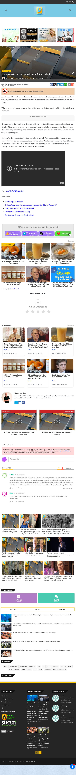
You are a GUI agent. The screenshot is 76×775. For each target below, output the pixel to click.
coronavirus (23, 666)
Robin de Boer (10, 78)
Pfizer (69, 666)
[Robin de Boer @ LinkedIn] (19, 403)
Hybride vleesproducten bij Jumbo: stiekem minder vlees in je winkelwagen (34, 632)
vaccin (40, 669)
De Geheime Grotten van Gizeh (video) (19, 215)
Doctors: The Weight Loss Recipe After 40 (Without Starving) (38, 261)
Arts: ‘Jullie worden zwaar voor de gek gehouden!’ (34, 554)
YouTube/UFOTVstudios (15, 191)
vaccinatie (48, 669)
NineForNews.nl (14, 289)
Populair (13, 609)
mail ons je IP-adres (64, 451)
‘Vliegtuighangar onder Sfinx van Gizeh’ (19, 208)
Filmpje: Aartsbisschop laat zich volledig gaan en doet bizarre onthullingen (12, 578)
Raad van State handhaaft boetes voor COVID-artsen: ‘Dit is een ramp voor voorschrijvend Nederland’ (58, 578)
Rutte (23, 669)
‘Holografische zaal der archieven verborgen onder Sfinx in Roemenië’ (31, 205)
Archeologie (11, 47)
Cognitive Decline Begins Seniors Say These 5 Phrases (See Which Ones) (38, 284)
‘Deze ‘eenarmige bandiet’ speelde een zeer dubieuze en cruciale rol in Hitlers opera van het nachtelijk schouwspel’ (56, 531)
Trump (29, 669)
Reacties (62, 609)
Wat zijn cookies (6, 702)
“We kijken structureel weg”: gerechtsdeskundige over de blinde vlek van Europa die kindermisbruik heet (43, 650)
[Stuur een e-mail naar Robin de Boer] (16, 403)
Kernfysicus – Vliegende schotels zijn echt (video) (33, 578)
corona (6, 666)
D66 (39, 666)
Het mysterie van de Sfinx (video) (17, 212)
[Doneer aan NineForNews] (63, 233)
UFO (35, 669)
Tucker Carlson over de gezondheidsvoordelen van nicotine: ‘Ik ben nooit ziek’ (60, 555)
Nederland (55, 666)
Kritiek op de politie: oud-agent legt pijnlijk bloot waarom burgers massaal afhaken (36, 641)
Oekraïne (63, 666)
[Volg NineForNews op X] (46, 233)
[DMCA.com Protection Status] (12, 731)
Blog (2, 708)
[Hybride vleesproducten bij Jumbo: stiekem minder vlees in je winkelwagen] (6, 635)
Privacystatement (6, 699)
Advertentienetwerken (8, 711)
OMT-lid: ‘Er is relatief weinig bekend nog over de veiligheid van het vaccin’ (30, 531)
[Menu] (6, 11)
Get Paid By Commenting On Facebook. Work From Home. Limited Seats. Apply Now (63, 284)
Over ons (4, 696)
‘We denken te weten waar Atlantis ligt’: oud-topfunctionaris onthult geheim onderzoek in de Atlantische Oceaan (42, 615)
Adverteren (4, 705)
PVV (10, 669)
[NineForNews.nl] (38, 10)
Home (5, 47)
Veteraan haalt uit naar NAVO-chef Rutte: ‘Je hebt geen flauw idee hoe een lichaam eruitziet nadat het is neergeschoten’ (43, 624)
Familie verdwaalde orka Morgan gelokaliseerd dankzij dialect (11, 555)
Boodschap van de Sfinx (14, 202)
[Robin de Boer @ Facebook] (23, 403)
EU (43, 666)
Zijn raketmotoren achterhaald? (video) (9, 531)
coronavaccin (14, 666)
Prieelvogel (64, 706)
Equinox (63, 716)
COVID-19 (32, 666)
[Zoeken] (70, 11)
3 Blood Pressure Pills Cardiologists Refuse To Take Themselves (13, 261)
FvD (48, 666)
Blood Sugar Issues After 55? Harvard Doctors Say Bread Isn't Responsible (63, 261)
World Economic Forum (59, 669)
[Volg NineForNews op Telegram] (29, 233)
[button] (13, 233)
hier (51, 451)
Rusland (16, 669)
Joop (62, 696)
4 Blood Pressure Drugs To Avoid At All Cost (13, 283)
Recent (37, 609)
